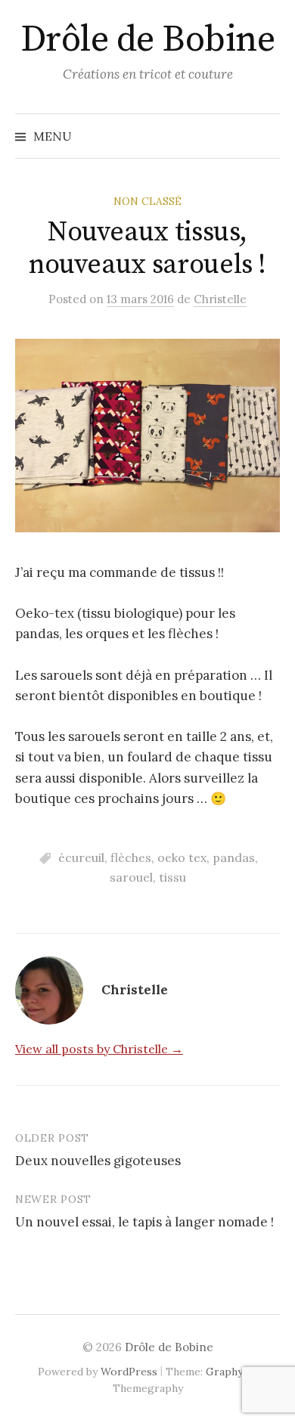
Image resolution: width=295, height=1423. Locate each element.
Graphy (224, 1371)
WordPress (129, 1371)
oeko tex (181, 857)
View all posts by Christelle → (99, 1048)
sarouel (131, 877)
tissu (172, 877)
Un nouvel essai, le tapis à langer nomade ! (144, 1222)
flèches (130, 857)
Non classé (147, 201)
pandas (234, 857)
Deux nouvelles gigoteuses (98, 1160)
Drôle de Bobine (147, 40)
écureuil (81, 857)
